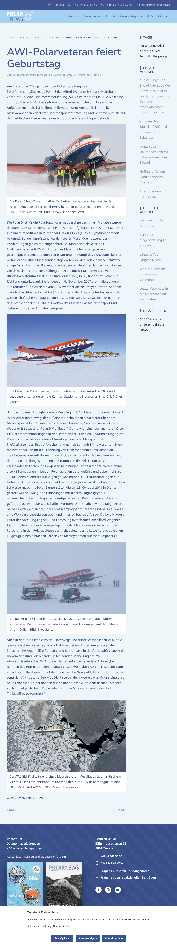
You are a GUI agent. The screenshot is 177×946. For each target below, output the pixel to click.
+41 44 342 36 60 (85, 4)
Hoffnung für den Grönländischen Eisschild (152, 176)
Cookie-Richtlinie (62, 926)
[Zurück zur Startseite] (20, 16)
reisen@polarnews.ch (156, 4)
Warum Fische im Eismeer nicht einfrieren (152, 274)
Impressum (14, 839)
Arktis (161, 45)
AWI (158, 51)
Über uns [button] (164, 16)
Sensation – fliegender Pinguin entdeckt (153, 239)
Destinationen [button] (91, 16)
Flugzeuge (160, 56)
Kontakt (59, 4)
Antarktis (146, 51)
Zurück (12, 809)
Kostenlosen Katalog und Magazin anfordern (36, 856)
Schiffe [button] (110, 16)
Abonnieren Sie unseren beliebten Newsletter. (153, 324)
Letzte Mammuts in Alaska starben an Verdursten (154, 293)
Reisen (72, 16)
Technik (96, 74)
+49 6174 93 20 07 (120, 4)
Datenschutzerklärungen (23, 843)
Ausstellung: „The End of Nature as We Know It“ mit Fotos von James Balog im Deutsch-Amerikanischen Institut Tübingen (155, 96)
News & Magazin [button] (131, 16)
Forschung (147, 45)
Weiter (120, 809)
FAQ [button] (150, 16)
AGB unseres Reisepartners (25, 848)
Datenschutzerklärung (39, 926)
